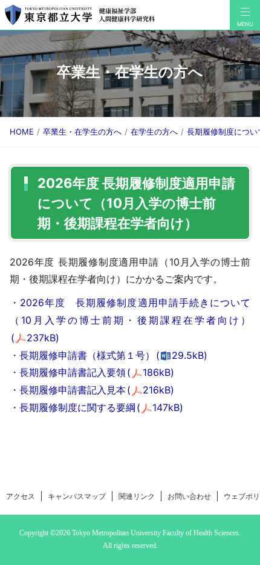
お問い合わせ (189, 496)
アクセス (20, 496)
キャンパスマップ (77, 496)
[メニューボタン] (245, 15)
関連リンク (137, 496)
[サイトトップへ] (115, 15)
